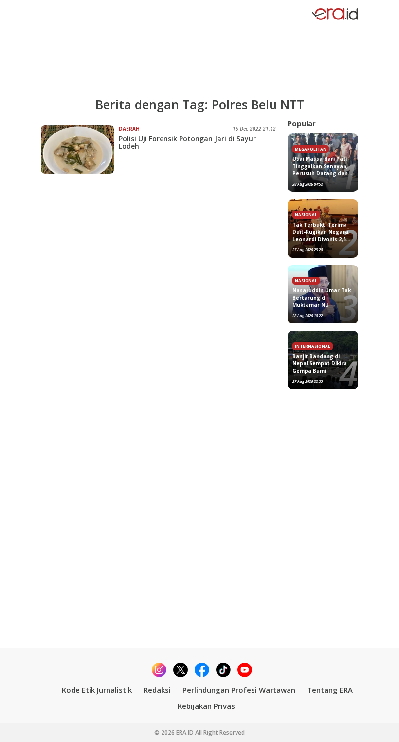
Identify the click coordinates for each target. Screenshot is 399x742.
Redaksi (157, 690)
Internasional (312, 346)
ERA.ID (185, 732)
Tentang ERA (330, 690)
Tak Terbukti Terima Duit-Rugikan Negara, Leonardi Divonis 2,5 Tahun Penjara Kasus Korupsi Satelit (321, 232)
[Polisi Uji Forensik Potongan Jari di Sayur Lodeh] (80, 149)
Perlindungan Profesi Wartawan (238, 690)
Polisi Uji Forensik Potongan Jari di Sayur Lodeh (187, 142)
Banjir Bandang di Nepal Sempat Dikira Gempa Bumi (319, 363)
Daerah (129, 128)
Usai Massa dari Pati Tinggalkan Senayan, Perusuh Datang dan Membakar (320, 166)
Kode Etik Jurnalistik (97, 690)
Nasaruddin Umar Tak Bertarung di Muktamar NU (321, 297)
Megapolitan (310, 149)
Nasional (306, 214)
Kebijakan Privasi (207, 706)
